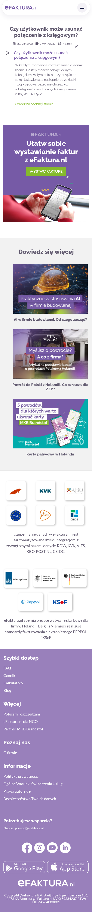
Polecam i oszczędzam (21, 714)
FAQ (7, 668)
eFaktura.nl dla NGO (20, 721)
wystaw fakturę (46, 171)
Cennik (9, 675)
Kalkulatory (13, 683)
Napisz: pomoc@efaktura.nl (23, 828)
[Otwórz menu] (82, 8)
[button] (46, 55)
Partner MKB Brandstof (23, 729)
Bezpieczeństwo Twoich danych (29, 798)
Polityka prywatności (21, 776)
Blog (7, 690)
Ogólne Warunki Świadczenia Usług (32, 783)
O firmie (10, 752)
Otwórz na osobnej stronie (34, 104)
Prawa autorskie (17, 791)
